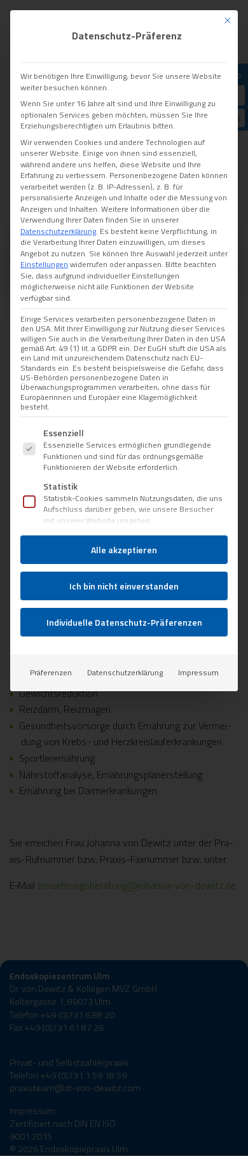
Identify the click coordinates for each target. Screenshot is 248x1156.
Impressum (198, 672)
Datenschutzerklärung (58, 231)
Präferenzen (51, 672)
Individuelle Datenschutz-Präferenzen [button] (124, 622)
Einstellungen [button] (44, 264)
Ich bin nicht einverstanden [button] (124, 586)
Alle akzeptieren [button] (124, 549)
